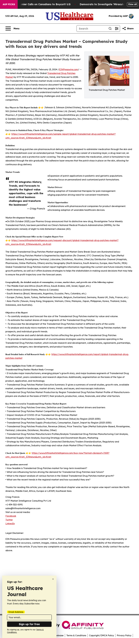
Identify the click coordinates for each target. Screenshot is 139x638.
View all (132, 4)
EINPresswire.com (68, 69)
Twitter (9, 519)
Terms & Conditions (76, 635)
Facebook (10, 516)
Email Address (15, 612)
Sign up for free (29, 624)
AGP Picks (9, 4)
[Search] (110, 28)
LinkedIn (10, 523)
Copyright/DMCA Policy (101, 635)
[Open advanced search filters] (116, 28)
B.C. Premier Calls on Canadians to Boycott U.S (41, 4)
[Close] (53, 579)
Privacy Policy (124, 635)
